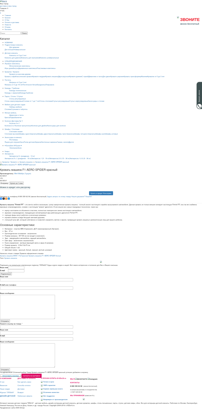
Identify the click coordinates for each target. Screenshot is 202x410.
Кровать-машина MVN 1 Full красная (14, 255)
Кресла (7, 117)
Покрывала (50, 84)
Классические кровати (23, 76)
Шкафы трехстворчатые (65, 134)
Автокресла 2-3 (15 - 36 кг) (59, 158)
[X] (4, 199)
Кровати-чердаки (38, 76)
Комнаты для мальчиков (30, 57)
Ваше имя (4, 267)
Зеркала (38, 142)
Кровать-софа (10, 76)
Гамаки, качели (63, 142)
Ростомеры (13, 139)
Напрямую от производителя (55, 399)
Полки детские (29, 142)
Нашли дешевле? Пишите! (81, 196)
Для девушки (14, 47)
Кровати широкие (117, 76)
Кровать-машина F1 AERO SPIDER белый (45, 255)
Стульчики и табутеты (19, 109)
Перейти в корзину (31, 376)
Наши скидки (5, 389)
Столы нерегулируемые (14, 101)
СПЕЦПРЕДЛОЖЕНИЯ (13, 61)
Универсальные (19, 49)
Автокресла (9, 153)
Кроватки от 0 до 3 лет (155, 76)
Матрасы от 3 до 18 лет (14, 84)
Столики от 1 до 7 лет (31, 101)
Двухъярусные (63, 76)
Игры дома (9, 68)
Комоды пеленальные (17, 90)
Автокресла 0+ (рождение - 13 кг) (22, 156)
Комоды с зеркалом (12, 93)
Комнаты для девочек (13, 57)
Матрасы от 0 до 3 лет (18, 82)
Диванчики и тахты (95, 76)
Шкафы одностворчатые (28, 134)
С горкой (85, 76)
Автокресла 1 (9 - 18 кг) (40, 158)
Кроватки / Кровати (12, 71)
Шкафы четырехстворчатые (85, 134)
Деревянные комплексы (27, 68)
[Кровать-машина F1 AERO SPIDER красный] (18, 164)
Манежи (144, 76)
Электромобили (15, 148)
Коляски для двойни (39, 125)
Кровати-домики (75, 76)
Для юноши (9, 49)
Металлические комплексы (19, 66)
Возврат (21, 392)
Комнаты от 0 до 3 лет (17, 55)
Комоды (23, 93)
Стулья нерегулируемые (78, 101)
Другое (71, 142)
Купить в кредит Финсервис (101, 193)
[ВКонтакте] (1, 199)
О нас (2, 382)
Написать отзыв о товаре (9, 253)
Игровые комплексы (12, 63)
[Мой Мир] (9, 199)
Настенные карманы (49, 142)
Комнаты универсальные (49, 57)
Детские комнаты (11, 53)
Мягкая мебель (10, 112)
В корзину (4, 183)
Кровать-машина (51, 76)
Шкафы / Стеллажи (12, 129)
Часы (22, 142)
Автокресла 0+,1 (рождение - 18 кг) (18, 158)
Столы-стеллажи (46, 101)
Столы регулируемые (17, 98)
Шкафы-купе (100, 134)
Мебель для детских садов (15, 104)
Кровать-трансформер (132, 76)
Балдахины (41, 84)
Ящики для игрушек (12, 142)
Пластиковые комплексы (46, 68)
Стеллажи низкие (16, 131)
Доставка (21, 389)
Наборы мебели (15, 107)
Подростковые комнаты (14, 45)
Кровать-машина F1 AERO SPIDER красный (52, 162)
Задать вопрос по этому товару (59, 196)
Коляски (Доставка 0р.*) (14, 121)
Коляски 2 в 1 (10, 125)
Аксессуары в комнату (13, 137)
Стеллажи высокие (12, 134)
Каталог (8, 17)
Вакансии (3, 385)
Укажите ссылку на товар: (11, 324)
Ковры (7, 151)
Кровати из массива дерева (20, 74)
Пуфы (12, 117)
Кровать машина (10, 258)
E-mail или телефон (8, 285)
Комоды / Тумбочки (12, 88)
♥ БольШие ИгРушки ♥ (13, 145)
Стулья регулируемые (60, 101)
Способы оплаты (24, 385)
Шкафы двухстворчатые (47, 134)
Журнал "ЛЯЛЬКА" (7, 392)
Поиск (24, 33)
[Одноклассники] (6, 199)
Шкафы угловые (111, 134)
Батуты (15, 68)
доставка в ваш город (8, 6)
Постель (8, 80)
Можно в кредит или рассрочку (15, 187)
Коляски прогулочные (23, 125)
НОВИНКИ (9, 42)
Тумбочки (29, 93)
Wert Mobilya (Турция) (22, 173)
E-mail (2, 270)
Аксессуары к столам (96, 101)
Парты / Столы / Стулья (14, 96)
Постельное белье (30, 84)
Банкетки (18, 117)
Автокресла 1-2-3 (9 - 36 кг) (80, 158)
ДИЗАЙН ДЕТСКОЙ (7, 396)
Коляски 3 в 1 (14, 123)
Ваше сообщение (7, 293)
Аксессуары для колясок (56, 125)
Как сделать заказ (24, 382)
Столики (8, 109)
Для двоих (106, 76)
